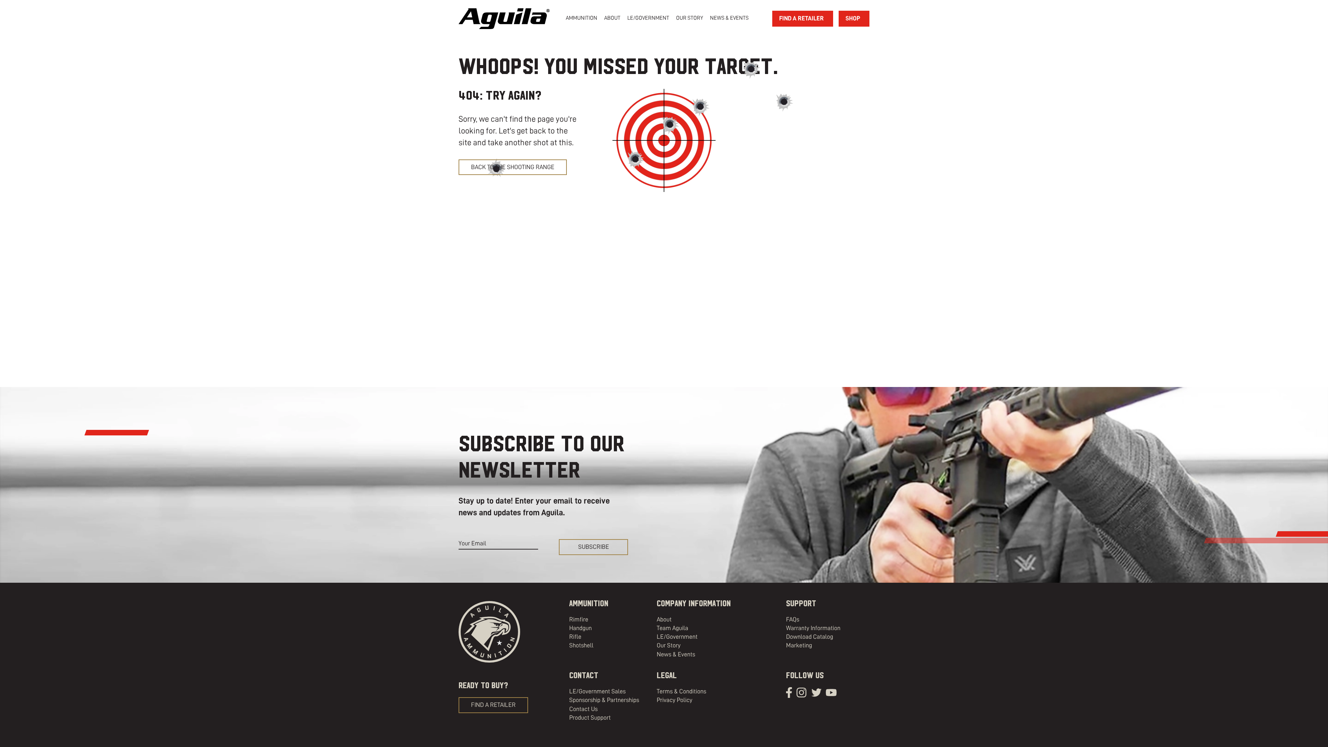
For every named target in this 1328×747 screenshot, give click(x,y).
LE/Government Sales (597, 691)
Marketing (799, 645)
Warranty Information (813, 628)
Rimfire (578, 619)
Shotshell (581, 645)
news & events (729, 18)
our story (689, 18)
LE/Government (648, 18)
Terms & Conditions (681, 691)
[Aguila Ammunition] (504, 18)
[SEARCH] (758, 18)
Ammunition (581, 18)
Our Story (669, 645)
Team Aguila (672, 628)
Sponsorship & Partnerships (604, 700)
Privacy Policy (674, 700)
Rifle (575, 637)
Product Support (590, 717)
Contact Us (583, 709)
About (664, 619)
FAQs (792, 619)
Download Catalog (809, 637)
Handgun (580, 628)
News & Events (676, 654)
